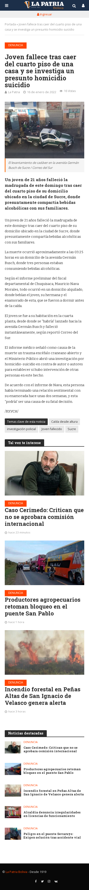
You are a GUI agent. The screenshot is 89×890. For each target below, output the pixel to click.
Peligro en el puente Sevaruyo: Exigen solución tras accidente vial (52, 835)
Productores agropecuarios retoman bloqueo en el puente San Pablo (42, 606)
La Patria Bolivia (16, 872)
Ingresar (45, 14)
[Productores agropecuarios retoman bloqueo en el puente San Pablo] (44, 563)
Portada (10, 24)
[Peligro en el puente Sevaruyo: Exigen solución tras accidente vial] (13, 834)
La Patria (14, 92)
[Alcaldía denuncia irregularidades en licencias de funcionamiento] (13, 812)
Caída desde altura (64, 422)
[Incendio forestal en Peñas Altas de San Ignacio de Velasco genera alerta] (44, 652)
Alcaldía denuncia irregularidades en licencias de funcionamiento (51, 814)
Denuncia (15, 45)
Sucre (72, 429)
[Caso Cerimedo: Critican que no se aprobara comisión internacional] (44, 473)
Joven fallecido (52, 429)
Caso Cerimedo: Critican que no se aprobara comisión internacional (44, 517)
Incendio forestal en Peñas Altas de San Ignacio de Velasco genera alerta (42, 696)
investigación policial (21, 429)
